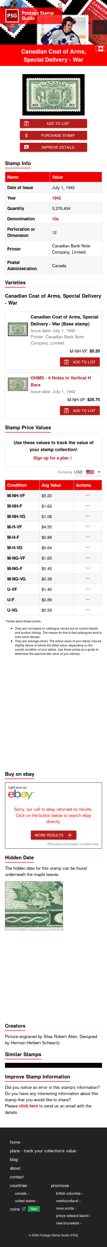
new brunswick (67, 1222)
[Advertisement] (53, 712)
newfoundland (67, 1200)
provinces (60, 1185)
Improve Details (58, 147)
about (15, 1168)
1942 (56, 198)
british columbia (68, 1193)
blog (14, 1159)
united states (25, 1200)
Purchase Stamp (58, 135)
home (15, 1142)
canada (21, 1193)
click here (28, 1106)
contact (17, 1176)
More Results (49, 835)
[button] (88, 495)
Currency (65, 471)
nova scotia (65, 1208)
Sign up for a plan (51, 458)
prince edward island (72, 1215)
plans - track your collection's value (43, 1150)
